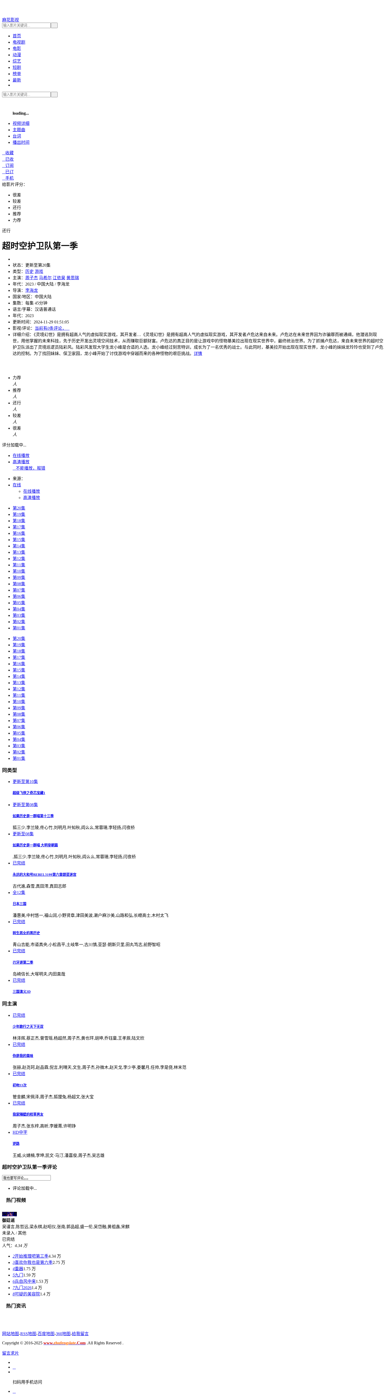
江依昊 (59, 278)
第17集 (19, 527)
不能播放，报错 (29, 468)
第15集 (19, 539)
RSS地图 (28, 1333)
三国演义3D (22, 992)
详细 (21, 123)
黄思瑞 (72, 278)
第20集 (19, 508)
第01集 (19, 628)
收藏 (8, 153)
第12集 (19, 558)
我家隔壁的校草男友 (28, 1114)
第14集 (19, 546)
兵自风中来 (24, 1281)
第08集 (19, 584)
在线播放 (21, 455)
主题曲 (19, 130)
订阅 (8, 165)
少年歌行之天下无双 (28, 1027)
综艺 (17, 61)
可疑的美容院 (26, 1294)
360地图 (63, 1333)
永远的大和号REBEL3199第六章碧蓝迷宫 (44, 875)
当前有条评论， (52, 328)
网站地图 (10, 1333)
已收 (8, 159)
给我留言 (80, 1333)
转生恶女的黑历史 (26, 933)
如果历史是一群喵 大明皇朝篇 (35, 845)
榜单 (17, 74)
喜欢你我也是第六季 (33, 1262)
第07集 (19, 590)
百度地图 (46, 1333)
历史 (29, 271)
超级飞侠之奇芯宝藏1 (29, 793)
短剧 (17, 67)
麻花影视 (10, 20)
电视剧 (19, 42)
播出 (21, 142)
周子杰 (31, 278)
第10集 (19, 571)
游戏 (39, 271)
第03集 (19, 615)
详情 (198, 353)
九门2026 (22, 1287)
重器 (18, 1269)
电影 (17, 48)
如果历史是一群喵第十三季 (33, 816)
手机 (8, 178)
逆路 (16, 1144)
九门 (18, 1275)
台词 (17, 136)
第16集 (19, 533)
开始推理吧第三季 (30, 1256)
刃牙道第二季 (23, 962)
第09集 (19, 577)
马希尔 (45, 278)
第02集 (19, 621)
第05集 (19, 603)
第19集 (19, 514)
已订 (8, 172)
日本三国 (19, 904)
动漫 (17, 55)
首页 (17, 36)
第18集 (19, 520)
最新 (17, 80)
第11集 (19, 565)
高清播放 (21, 462)
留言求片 (10, 1353)
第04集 (19, 609)
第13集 (19, 552)
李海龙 (31, 290)
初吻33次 (20, 1085)
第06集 (19, 596)
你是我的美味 (23, 1056)
